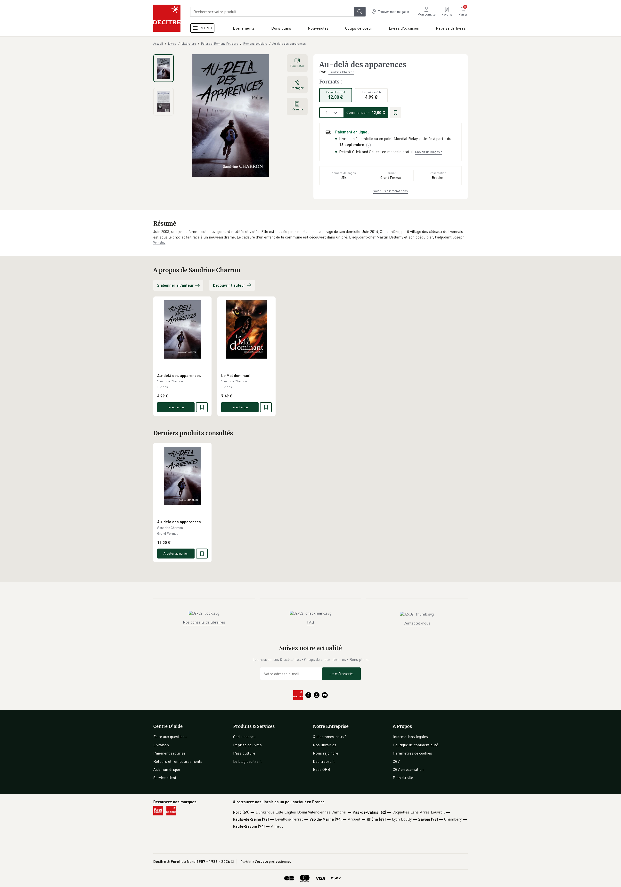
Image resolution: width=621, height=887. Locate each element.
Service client (164, 777)
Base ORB (321, 769)
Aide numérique (166, 769)
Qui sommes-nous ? (330, 736)
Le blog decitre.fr (247, 761)
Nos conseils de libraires (204, 622)
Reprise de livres (247, 744)
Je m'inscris (341, 673)
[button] (310, 234)
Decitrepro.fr (324, 761)
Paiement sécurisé (169, 753)
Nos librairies (324, 744)
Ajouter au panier (175, 553)
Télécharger (176, 407)
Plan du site (403, 777)
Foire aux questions (170, 736)
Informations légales (410, 736)
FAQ (310, 622)
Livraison (161, 744)
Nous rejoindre (325, 753)
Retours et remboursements (177, 761)
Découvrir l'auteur (229, 285)
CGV (396, 761)
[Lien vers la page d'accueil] (166, 18)
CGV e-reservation (408, 769)
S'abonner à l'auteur (175, 285)
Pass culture (244, 753)
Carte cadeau (244, 736)
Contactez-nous (417, 623)
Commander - (365, 112)
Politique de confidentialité (415, 744)
